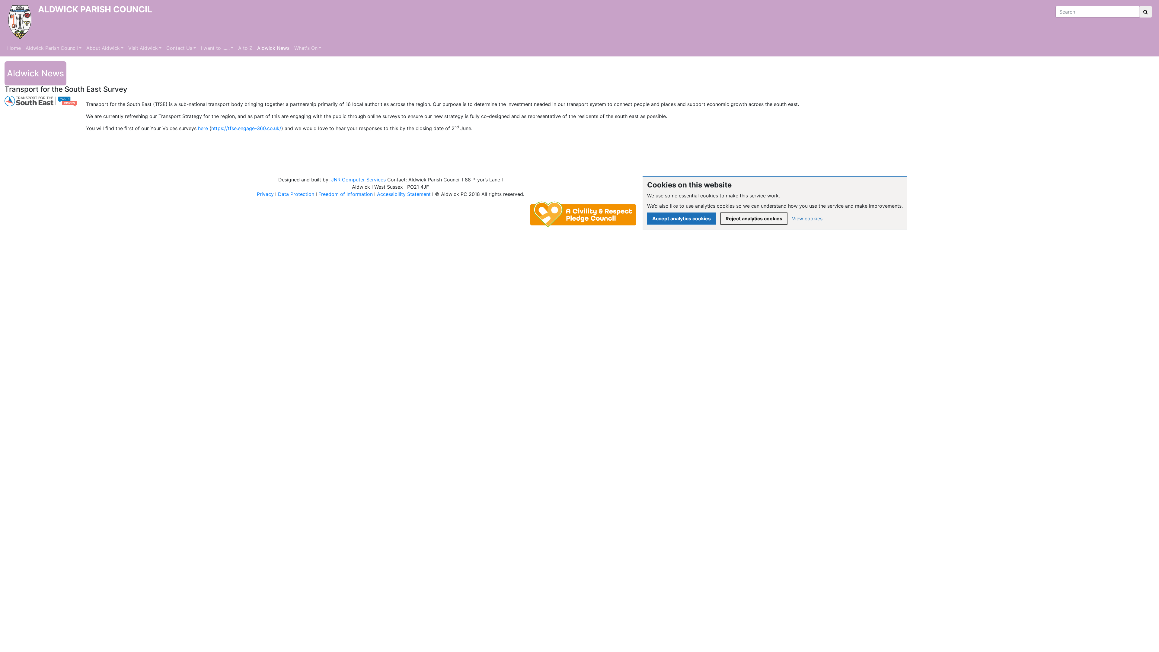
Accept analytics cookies (681, 219)
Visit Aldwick (143, 48)
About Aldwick (103, 48)
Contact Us (179, 48)
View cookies (807, 219)
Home (14, 48)
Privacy (265, 194)
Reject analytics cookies (754, 219)
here (203, 128)
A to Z (245, 48)
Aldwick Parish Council (52, 48)
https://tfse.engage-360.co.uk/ (246, 128)
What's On (306, 48)
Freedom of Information (345, 194)
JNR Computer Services (358, 180)
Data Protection (296, 194)
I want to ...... (215, 48)
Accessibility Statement (404, 194)
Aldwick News (273, 48)
